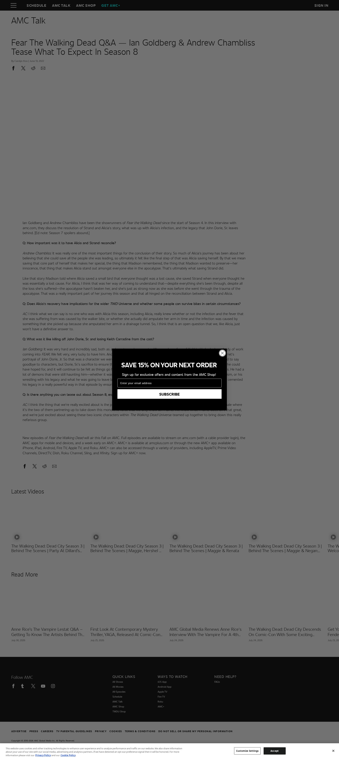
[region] (169, 751)
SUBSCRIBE (169, 394)
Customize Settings (247, 750)
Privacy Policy (43, 755)
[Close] (333, 751)
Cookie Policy (68, 755)
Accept (274, 750)
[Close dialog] (222, 353)
